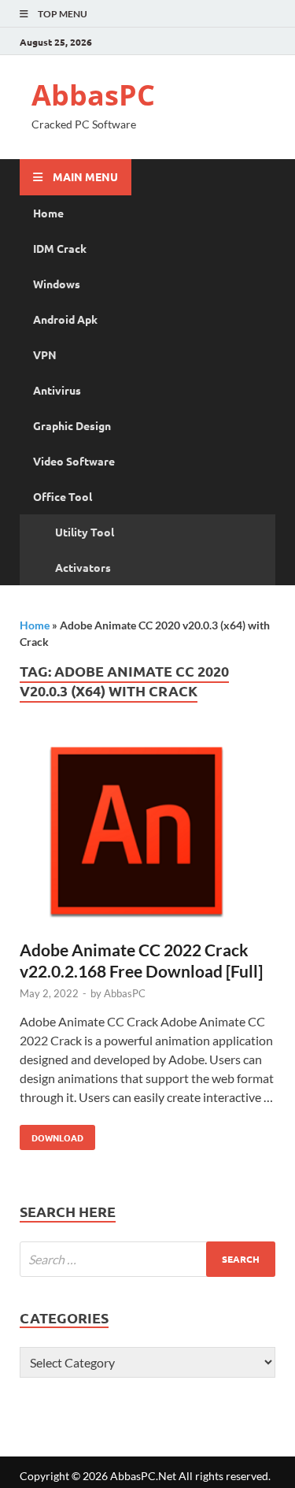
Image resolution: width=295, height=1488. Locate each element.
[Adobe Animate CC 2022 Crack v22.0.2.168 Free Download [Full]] (147, 836)
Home (48, 213)
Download (51, 1134)
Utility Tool (84, 532)
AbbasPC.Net (143, 1475)
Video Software (74, 461)
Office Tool (62, 496)
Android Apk (65, 319)
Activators (83, 567)
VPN (45, 354)
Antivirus (57, 390)
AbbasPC (93, 95)
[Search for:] (147, 1259)
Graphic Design (72, 425)
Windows (56, 283)
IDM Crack (60, 248)
